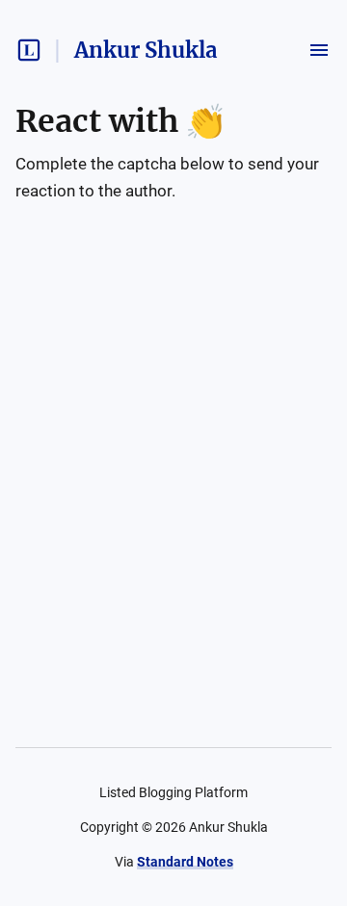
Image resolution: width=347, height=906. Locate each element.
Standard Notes (185, 861)
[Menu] (319, 50)
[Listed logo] (28, 50)
